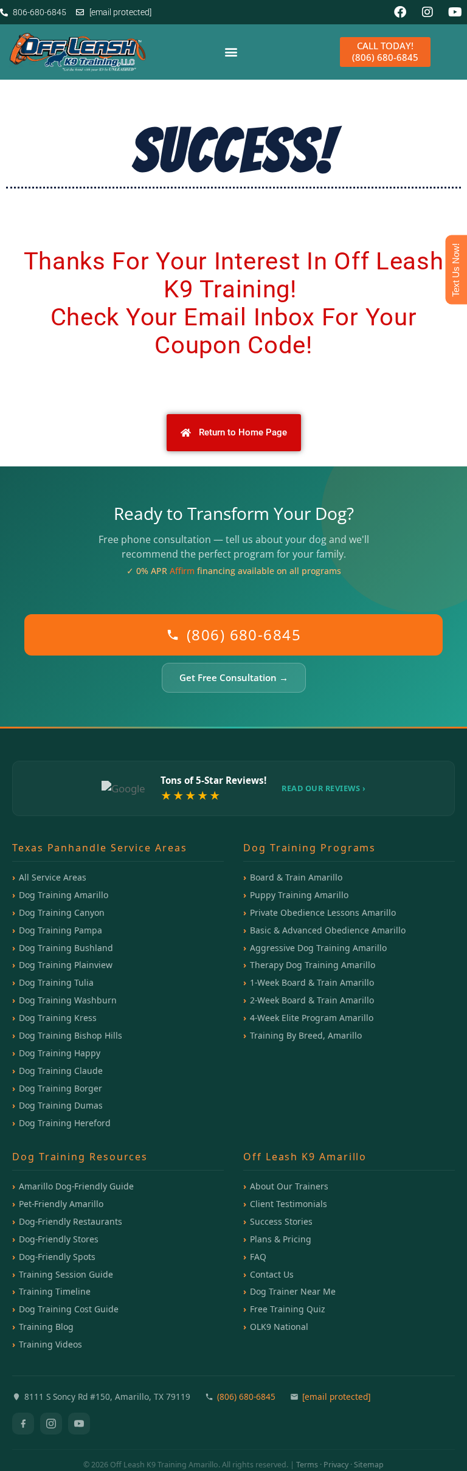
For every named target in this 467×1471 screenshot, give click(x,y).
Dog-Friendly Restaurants (70, 1221)
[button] (231, 52)
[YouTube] (79, 1424)
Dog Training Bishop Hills (70, 1035)
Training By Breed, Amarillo (306, 1035)
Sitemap (369, 1464)
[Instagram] (427, 12)
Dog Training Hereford (65, 1123)
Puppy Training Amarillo (299, 895)
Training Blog (46, 1326)
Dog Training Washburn (68, 1000)
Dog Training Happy (59, 1053)
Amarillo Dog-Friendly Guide (76, 1186)
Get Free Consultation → (233, 677)
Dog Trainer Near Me (293, 1291)
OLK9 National (279, 1326)
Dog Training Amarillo (63, 895)
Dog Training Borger (60, 1088)
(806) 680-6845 (244, 635)
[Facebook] (400, 12)
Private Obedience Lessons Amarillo (323, 912)
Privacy (335, 1464)
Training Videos (50, 1344)
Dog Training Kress (58, 1017)
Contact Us (272, 1274)
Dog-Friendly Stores (59, 1239)
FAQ (258, 1256)
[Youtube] (455, 12)
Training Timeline (55, 1291)
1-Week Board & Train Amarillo (312, 982)
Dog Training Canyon (62, 912)
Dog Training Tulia (56, 982)
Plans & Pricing (280, 1239)
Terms (307, 1464)
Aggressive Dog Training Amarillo (318, 948)
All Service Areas (52, 877)
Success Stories (281, 1221)
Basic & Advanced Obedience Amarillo (328, 930)
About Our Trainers (289, 1186)
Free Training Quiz (287, 1309)
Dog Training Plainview (65, 965)
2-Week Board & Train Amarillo (312, 1000)
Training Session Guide (66, 1274)
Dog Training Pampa (60, 930)
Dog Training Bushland (66, 948)
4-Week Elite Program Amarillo (311, 1017)
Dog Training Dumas (61, 1105)
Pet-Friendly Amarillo (61, 1204)
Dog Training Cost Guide (69, 1309)
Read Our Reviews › (323, 788)
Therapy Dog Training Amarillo (312, 965)
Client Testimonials (288, 1204)
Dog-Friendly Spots (57, 1256)
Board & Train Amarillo (296, 877)
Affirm (182, 570)
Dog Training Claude (61, 1070)
